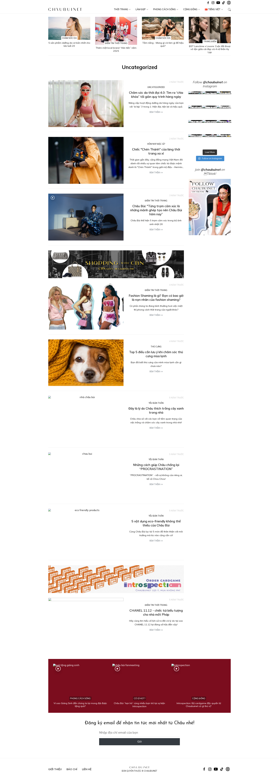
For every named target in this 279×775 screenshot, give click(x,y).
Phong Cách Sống (164, 9)
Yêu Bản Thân (156, 403)
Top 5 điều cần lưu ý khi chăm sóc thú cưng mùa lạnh (156, 354)
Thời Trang (121, 9)
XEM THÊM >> (156, 112)
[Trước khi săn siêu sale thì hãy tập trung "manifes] (224, 141)
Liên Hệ (86, 769)
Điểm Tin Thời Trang (116, 43)
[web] (116, 579)
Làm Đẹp (141, 9)
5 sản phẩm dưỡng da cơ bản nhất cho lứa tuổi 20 (69, 44)
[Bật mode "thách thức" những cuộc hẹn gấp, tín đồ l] (210, 141)
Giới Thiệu (55, 769)
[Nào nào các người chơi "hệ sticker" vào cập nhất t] (210, 113)
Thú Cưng (156, 346)
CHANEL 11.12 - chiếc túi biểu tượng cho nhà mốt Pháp (156, 612)
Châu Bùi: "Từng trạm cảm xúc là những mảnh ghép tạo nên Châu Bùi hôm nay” (156, 210)
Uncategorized (156, 87)
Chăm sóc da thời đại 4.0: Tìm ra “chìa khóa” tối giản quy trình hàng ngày (156, 95)
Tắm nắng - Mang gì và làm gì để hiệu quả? (163, 44)
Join (207, 169)
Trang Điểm (209, 41)
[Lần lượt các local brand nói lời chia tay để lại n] (195, 127)
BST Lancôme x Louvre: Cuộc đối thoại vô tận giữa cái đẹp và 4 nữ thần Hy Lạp (209, 49)
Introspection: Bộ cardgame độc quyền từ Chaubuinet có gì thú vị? (199, 705)
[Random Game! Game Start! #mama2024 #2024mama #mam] (224, 113)
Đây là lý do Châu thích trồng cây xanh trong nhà (156, 410)
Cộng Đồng (190, 9)
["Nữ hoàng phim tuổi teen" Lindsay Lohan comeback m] (195, 98)
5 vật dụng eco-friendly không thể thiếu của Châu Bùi (156, 523)
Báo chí (72, 769)
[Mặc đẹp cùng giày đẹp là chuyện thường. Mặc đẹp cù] (195, 141)
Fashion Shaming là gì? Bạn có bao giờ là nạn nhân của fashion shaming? (156, 298)
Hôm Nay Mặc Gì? (156, 144)
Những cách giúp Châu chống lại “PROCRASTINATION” (156, 467)
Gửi (139, 741)
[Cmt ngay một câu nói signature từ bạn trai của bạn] (224, 98)
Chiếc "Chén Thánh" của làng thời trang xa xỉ (156, 151)
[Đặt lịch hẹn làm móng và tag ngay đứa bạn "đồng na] (195, 113)
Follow (207, 82)
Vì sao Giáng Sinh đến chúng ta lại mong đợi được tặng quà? (80, 705)
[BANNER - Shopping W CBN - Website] (116, 264)
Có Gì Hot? (139, 698)
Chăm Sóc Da (69, 38)
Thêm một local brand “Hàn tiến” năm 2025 (116, 49)
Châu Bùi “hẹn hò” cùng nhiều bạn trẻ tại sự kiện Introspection (139, 705)
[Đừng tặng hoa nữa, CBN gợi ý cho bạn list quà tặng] (210, 127)
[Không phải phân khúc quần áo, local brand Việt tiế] (210, 98)
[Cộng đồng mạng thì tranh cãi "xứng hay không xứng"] (224, 127)
